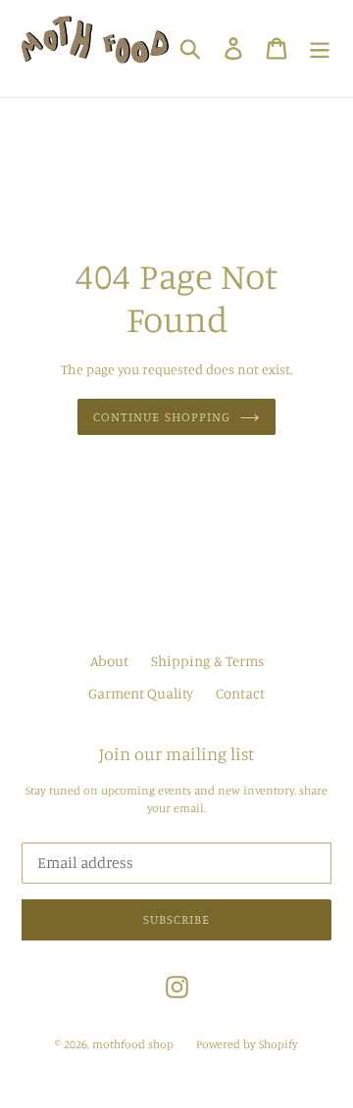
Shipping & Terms (207, 660)
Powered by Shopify (247, 1043)
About (109, 660)
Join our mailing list (176, 754)
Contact (240, 693)
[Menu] (319, 48)
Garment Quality (140, 693)
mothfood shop (133, 1043)
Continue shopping (161, 416)
